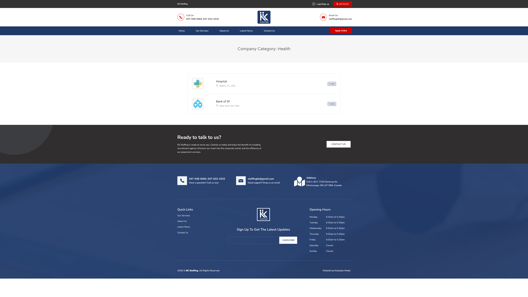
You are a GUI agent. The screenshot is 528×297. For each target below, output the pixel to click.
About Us (224, 30)
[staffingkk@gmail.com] (241, 180)
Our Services (202, 30)
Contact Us (269, 30)
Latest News (246, 30)
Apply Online (341, 31)
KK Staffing (192, 270)
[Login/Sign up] (313, 4)
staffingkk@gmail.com (340, 18)
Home (182, 30)
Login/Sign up (323, 4)
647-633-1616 (211, 18)
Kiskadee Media (342, 270)
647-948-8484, (194, 18)
